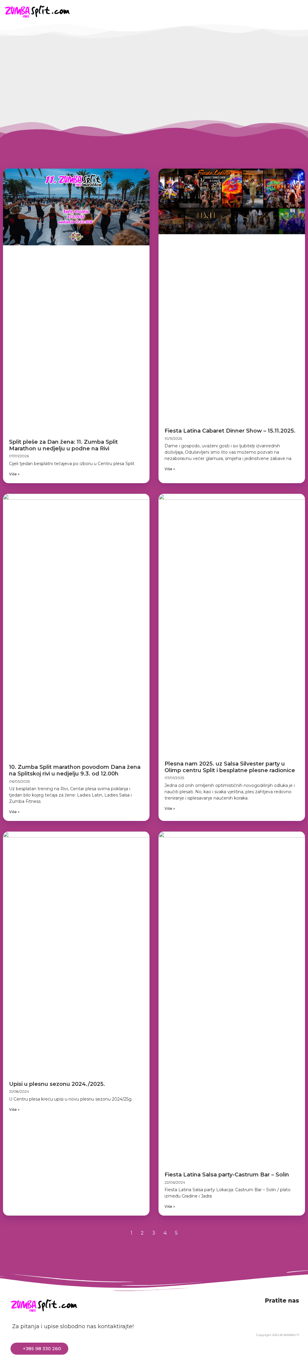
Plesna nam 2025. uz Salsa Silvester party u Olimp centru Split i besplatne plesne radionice (230, 767)
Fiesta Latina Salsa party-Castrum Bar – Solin (227, 1174)
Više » (14, 474)
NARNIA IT (291, 1335)
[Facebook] (242, 11)
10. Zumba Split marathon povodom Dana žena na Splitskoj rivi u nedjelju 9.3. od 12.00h (74, 770)
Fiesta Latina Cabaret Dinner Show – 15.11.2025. (230, 430)
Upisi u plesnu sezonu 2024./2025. (57, 1084)
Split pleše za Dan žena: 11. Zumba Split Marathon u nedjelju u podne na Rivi (63, 445)
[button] (209, 11)
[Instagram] (271, 11)
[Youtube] (257, 11)
